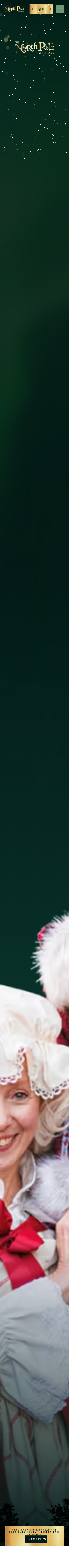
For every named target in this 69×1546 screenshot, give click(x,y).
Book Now (41, 9)
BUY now (36, 1539)
